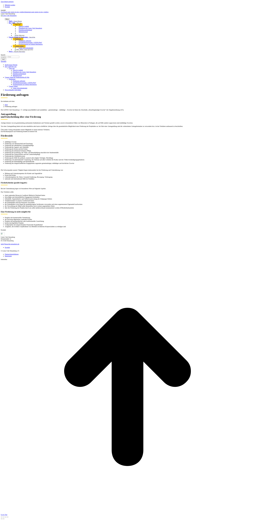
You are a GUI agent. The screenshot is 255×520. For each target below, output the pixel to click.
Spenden (3, 61)
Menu (7, 19)
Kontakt (7, 247)
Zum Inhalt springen (7, 1)
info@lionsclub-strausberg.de (10, 244)
